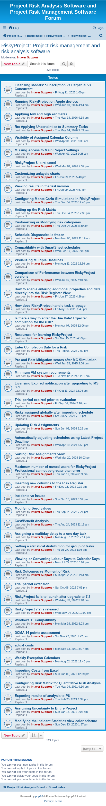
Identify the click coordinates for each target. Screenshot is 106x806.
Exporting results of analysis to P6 (42, 696)
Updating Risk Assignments (37, 425)
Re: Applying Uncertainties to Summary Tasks (51, 127)
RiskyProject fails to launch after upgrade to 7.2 (52, 597)
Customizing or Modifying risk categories (48, 222)
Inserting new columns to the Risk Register (49, 483)
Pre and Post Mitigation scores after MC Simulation (55, 360)
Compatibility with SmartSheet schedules (48, 247)
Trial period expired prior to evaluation (45, 400)
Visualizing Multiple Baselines (39, 260)
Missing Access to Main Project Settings (47, 150)
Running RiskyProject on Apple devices (46, 101)
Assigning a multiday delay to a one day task (50, 534)
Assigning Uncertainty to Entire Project (46, 708)
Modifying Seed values (33, 508)
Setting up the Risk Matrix (35, 210)
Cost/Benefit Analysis (32, 521)
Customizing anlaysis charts (37, 174)
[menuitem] (13, 28)
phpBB (39, 796)
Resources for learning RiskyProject (43, 335)
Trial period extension (32, 584)
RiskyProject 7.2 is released (37, 609)
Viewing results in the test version (42, 186)
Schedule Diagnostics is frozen (39, 235)
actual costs (24, 645)
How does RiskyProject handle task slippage (50, 306)
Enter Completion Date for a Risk (41, 347)
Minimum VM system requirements (42, 372)
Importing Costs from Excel (37, 670)
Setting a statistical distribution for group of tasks (54, 546)
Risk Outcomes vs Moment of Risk (42, 571)
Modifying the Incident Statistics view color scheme (56, 721)
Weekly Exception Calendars (37, 658)
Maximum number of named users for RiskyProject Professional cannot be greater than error (55, 468)
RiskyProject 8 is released (35, 163)
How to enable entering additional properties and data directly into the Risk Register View (57, 291)
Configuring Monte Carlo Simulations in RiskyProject (57, 199)
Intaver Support (27, 57)
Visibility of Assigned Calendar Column (46, 137)
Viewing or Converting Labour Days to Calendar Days (57, 559)
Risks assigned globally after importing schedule (54, 412)
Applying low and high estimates (41, 114)
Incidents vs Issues (30, 496)
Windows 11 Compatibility (35, 620)
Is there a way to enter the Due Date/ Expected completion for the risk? (51, 320)
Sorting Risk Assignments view (40, 454)
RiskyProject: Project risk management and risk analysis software (50, 48)
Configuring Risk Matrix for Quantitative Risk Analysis (58, 683)
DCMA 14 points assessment (37, 633)
